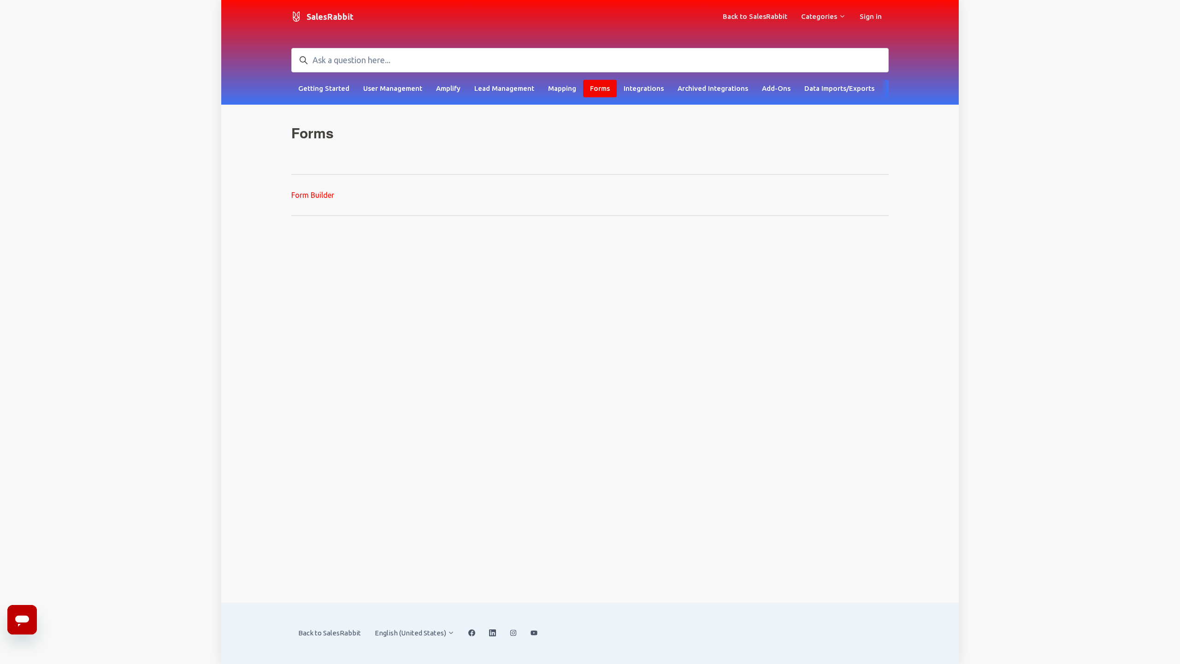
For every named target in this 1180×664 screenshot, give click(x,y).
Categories (820, 16)
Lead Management (504, 88)
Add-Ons (776, 88)
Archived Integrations (713, 88)
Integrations (644, 88)
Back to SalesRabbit (755, 16)
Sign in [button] (871, 16)
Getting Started (323, 88)
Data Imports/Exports (839, 88)
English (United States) (411, 633)
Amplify (448, 88)
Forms (600, 88)
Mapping (562, 88)
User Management (392, 88)
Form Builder (312, 195)
